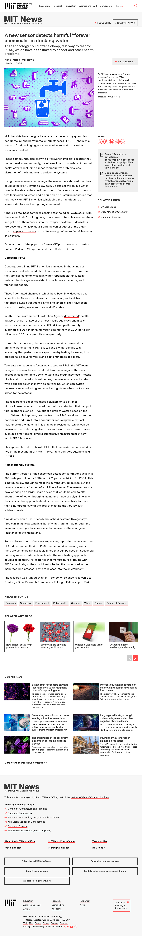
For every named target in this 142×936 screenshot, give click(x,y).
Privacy (26, 926)
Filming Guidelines (58, 847)
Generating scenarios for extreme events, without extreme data (50, 717)
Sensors (75, 603)
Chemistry (25, 603)
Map (31, 923)
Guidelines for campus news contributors (105, 871)
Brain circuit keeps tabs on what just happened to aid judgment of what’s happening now (50, 687)
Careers (54, 923)
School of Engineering (20, 813)
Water (87, 603)
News (82, 905)
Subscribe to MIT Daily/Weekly (37, 861)
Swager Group (108, 206)
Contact (64, 923)
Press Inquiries (12, 847)
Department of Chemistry (114, 211)
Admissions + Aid (88, 6)
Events (38, 923)
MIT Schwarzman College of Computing (29, 830)
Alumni (26, 909)
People (46, 923)
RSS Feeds (98, 847)
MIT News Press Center (61, 841)
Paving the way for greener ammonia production (115, 739)
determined (71, 316)
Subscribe (105, 23)
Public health (60, 603)
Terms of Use (99, 841)
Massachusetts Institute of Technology (42, 916)
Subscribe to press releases (105, 861)
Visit (25, 923)
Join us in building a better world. (121, 905)
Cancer (98, 603)
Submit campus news (37, 871)
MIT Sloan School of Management (26, 821)
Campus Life (106, 6)
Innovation (70, 6)
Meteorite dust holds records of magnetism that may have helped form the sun (118, 687)
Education (44, 6)
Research (57, 6)
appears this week (24, 231)
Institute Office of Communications (90, 797)
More (119, 6)
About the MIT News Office (19, 841)
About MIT (57, 909)
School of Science (111, 217)
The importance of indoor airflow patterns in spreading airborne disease (50, 740)
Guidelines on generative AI (37, 881)
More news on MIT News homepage (24, 762)
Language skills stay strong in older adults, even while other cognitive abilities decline (116, 718)
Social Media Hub (54, 926)
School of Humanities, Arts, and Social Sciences (34, 817)
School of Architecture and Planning (27, 808)
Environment (42, 603)
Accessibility (38, 926)
